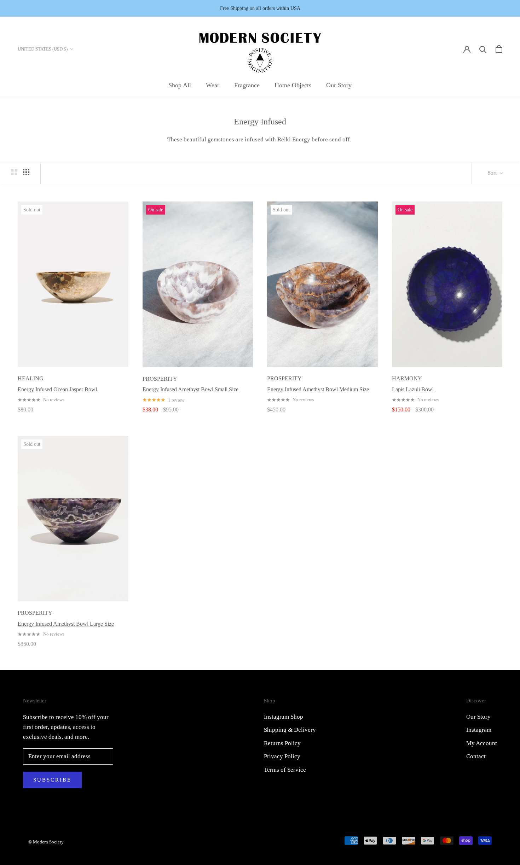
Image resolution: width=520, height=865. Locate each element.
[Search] (483, 49)
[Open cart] (499, 49)
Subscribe (52, 780)
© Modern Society (46, 841)
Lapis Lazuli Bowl (413, 389)
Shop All (179, 85)
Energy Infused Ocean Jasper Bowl (57, 389)
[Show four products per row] (26, 172)
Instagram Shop (283, 716)
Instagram (478, 729)
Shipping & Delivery (290, 729)
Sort (493, 173)
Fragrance (247, 85)
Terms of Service (285, 769)
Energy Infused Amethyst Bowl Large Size (66, 624)
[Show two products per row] (14, 172)
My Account (481, 743)
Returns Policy (282, 743)
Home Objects (293, 85)
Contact (476, 756)
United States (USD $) (43, 49)
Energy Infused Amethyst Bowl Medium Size (318, 389)
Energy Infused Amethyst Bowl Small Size (190, 389)
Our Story (339, 85)
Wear (212, 85)
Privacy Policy (282, 756)
